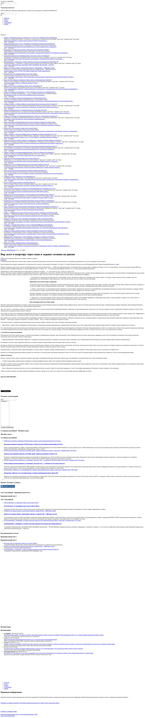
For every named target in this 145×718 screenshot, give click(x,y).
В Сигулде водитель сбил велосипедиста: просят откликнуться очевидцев (25, 170)
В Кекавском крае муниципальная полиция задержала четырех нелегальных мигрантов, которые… (32, 125)
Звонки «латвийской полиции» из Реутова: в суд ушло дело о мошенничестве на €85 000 (30, 37)
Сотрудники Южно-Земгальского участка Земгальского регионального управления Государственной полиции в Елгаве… (39, 77)
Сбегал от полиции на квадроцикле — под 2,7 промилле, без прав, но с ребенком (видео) (29, 92)
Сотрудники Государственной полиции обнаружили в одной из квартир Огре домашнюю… (30, 46)
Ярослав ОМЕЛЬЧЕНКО (8, 250)
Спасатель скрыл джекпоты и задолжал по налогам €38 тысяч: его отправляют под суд (30, 188)
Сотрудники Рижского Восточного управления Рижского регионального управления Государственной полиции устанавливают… (41, 179)
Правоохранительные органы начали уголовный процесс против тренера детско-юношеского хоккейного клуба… (37, 234)
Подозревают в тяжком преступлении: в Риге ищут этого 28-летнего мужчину (26, 49)
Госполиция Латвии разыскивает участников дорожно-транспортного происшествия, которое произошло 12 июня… (37, 221)
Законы (6, 24)
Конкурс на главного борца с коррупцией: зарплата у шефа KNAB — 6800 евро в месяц (29, 68)
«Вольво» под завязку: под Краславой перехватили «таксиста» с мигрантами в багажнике (31, 116)
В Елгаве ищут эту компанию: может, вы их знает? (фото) (20, 74)
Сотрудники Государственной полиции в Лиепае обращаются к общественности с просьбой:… (31, 161)
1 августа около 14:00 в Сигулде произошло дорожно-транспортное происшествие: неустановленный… (34, 173)
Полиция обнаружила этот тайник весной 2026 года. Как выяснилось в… (25, 155)
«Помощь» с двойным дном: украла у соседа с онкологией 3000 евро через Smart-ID (28, 224)
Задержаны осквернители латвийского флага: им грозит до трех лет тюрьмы (27, 55)
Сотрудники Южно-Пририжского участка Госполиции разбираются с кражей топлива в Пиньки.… (32, 167)
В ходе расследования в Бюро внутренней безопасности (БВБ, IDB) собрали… (26, 191)
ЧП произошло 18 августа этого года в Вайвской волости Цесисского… (24, 95)
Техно (5, 19)
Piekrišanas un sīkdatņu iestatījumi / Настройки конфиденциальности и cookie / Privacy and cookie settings (30, 703)
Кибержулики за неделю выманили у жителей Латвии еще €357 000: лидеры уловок (29, 194)
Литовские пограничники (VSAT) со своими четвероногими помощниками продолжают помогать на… (34, 143)
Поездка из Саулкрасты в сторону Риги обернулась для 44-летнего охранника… (27, 203)
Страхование (7, 22)
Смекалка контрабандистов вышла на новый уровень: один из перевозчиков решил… (28, 240)
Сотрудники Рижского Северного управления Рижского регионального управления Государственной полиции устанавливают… (41, 89)
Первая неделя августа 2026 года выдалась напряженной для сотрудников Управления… (29, 149)
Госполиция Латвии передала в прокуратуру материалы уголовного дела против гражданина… (31, 107)
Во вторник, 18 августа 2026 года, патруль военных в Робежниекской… (24, 119)
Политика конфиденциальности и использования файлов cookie (19, 714)
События (6, 18)
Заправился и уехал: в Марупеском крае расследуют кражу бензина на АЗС (26, 164)
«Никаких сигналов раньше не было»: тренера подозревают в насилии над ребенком (28, 230)
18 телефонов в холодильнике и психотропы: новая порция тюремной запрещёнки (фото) (30, 146)
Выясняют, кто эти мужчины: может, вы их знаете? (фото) (21, 158)
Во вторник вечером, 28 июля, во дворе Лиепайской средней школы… (24, 209)
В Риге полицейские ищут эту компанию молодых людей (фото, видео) (25, 110)
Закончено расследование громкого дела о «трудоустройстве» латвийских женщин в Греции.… (31, 137)
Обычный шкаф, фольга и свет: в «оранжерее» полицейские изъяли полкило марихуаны (29, 43)
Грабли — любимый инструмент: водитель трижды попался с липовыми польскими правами (31, 212)
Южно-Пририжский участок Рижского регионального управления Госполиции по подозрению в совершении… (36, 52)
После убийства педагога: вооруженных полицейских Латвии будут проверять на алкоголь (31, 206)
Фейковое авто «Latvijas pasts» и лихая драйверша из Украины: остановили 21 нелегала (29, 237)
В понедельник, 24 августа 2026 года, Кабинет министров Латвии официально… (27, 71)
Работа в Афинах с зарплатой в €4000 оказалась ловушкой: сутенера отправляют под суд (30, 134)
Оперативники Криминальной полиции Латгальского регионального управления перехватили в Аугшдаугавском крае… (39, 101)
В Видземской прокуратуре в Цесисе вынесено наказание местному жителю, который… (29, 215)
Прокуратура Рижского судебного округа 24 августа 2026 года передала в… (26, 40)
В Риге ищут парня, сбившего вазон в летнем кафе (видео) (21, 243)
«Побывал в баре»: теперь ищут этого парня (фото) (19, 176)
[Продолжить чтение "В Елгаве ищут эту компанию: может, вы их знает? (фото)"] (21, 502)
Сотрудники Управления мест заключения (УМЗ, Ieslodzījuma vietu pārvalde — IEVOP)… (29, 65)
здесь (117, 264)
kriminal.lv (3, 260)
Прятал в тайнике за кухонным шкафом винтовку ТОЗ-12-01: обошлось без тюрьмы (29, 152)
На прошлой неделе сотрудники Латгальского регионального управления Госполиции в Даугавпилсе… (34, 59)
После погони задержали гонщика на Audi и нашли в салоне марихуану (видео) (28, 80)
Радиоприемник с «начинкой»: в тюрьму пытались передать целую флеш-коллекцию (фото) (31, 62)
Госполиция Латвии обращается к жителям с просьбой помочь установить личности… (29, 185)
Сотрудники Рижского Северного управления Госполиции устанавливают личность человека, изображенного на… (37, 246)
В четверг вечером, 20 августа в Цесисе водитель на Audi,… (21, 83)
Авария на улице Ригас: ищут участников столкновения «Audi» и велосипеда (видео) (28, 218)
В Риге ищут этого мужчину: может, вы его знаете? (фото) (21, 128)
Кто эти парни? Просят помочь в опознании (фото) (19, 182)
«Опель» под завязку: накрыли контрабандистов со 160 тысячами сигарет (25, 98)
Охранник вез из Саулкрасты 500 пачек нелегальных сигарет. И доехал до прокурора (29, 200)
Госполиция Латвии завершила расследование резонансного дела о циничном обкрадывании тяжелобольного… (36, 227)
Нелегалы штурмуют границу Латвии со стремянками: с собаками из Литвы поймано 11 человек (33, 140)
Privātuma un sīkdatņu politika (9, 711)
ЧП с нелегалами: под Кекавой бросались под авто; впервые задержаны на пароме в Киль (30, 122)
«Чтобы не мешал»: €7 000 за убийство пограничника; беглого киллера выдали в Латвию (30, 104)
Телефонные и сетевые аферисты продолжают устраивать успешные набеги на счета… (29, 197)
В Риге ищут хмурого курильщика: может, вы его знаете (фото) (23, 86)
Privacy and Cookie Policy (8, 716)
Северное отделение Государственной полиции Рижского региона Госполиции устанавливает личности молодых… (37, 113)
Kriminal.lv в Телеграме (8, 486)
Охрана (6, 21)
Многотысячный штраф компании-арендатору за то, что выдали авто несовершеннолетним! (30, 639)
